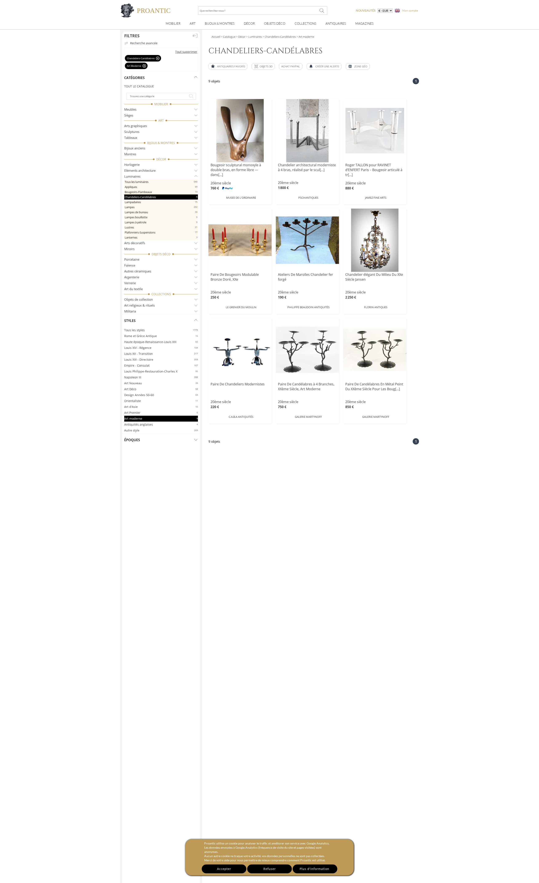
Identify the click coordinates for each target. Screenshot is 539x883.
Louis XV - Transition (161, 354)
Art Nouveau (161, 383)
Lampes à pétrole (161, 222)
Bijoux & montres (220, 23)
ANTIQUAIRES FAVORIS (231, 66)
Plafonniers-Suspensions (161, 232)
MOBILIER (161, 104)
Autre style (161, 430)
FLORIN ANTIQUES (375, 307)
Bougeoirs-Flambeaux (161, 192)
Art (193, 23)
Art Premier (161, 413)
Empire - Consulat (161, 365)
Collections (305, 23)
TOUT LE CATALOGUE (139, 86)
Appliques (161, 187)
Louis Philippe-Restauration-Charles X (161, 371)
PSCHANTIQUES (308, 198)
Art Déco (161, 389)
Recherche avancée (143, 43)
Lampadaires (161, 202)
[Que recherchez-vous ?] (322, 10)
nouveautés (365, 10)
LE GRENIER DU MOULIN (241, 307)
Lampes (161, 207)
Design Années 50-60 (161, 395)
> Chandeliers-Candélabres (279, 37)
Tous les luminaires (161, 182)
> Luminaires (253, 37)
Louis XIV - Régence (161, 348)
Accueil (216, 37)
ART (161, 120)
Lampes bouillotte (161, 217)
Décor (249, 23)
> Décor (240, 37)
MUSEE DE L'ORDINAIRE (241, 198)
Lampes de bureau (161, 212)
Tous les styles (161, 330)
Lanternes (161, 237)
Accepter (224, 869)
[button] (263, 66)
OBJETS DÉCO (161, 254)
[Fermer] (158, 58)
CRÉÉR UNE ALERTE (327, 66)
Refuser (269, 869)
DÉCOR (161, 159)
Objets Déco (274, 23)
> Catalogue (228, 37)
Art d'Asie (161, 407)
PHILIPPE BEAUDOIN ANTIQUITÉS (308, 307)
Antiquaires (336, 23)
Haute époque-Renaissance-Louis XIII (161, 342)
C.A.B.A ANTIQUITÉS (241, 417)
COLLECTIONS (161, 294)
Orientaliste (161, 401)
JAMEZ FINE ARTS (375, 198)
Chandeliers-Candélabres (161, 197)
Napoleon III (161, 377)
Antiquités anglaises (161, 424)
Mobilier (173, 23)
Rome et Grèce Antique (161, 336)
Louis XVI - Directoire (161, 360)
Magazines (364, 23)
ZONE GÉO (360, 66)
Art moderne (161, 419)
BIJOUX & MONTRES (161, 143)
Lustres (161, 227)
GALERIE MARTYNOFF (308, 417)
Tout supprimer (186, 52)
